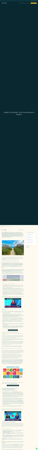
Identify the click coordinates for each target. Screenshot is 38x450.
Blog (1, 226)
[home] (4, 3)
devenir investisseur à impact (13, 265)
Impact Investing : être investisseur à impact (7, 226)
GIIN (3, 265)
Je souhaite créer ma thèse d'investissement (12, 385)
